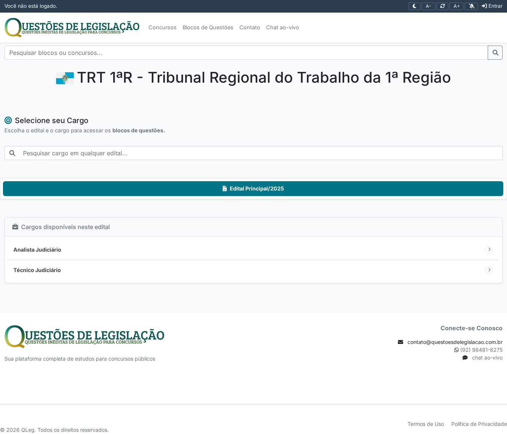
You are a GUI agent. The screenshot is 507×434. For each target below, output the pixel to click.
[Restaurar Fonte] (442, 6)
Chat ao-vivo (282, 27)
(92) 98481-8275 (481, 350)
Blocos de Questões (208, 27)
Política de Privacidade (479, 424)
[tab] (253, 188)
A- (428, 6)
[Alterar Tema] (415, 6)
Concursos (162, 27)
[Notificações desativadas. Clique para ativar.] (471, 6)
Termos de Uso (426, 424)
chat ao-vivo (487, 357)
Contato (249, 27)
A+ (457, 6)
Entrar (495, 6)
